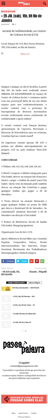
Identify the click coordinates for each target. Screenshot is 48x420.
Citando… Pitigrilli (38, 272)
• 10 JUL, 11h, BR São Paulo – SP (23, 305)
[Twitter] (30, 386)
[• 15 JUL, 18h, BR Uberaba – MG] (6, 298)
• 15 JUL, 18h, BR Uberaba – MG (23, 296)
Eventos (16, 9)
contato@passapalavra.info (24, 365)
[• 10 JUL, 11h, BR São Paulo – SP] (6, 307)
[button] (44, 3)
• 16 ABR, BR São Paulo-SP (21, 322)
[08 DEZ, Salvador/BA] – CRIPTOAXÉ (25, 288)
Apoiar (9, 9)
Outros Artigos (34, 283)
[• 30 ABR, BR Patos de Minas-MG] (6, 316)
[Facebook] (18, 386)
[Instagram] (24, 386)
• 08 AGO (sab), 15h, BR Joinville (10, 273)
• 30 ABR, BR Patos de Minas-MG (24, 314)
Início (3, 9)
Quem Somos (23, 413)
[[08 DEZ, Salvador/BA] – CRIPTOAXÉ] (6, 289)
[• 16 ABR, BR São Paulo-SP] (6, 324)
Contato (34, 413)
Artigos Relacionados (16, 283)
